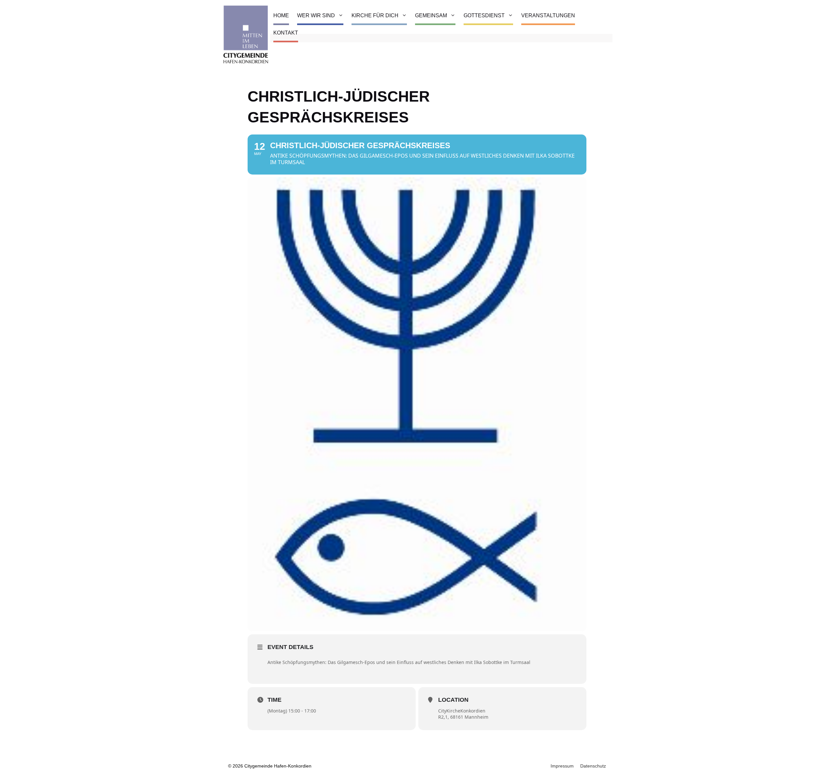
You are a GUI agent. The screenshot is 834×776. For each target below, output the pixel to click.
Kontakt (285, 32)
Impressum (562, 766)
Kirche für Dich (375, 15)
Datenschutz (593, 766)
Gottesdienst (484, 15)
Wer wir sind (316, 15)
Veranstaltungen (548, 15)
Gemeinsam (431, 15)
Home (281, 15)
